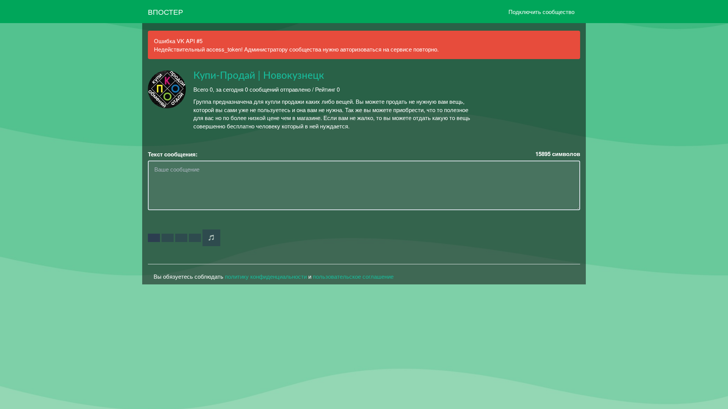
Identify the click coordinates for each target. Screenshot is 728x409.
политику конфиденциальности (266, 276)
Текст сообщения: (173, 154)
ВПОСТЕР (165, 11)
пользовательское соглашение (353, 276)
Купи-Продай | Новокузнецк (258, 76)
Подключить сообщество (541, 12)
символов (557, 154)
